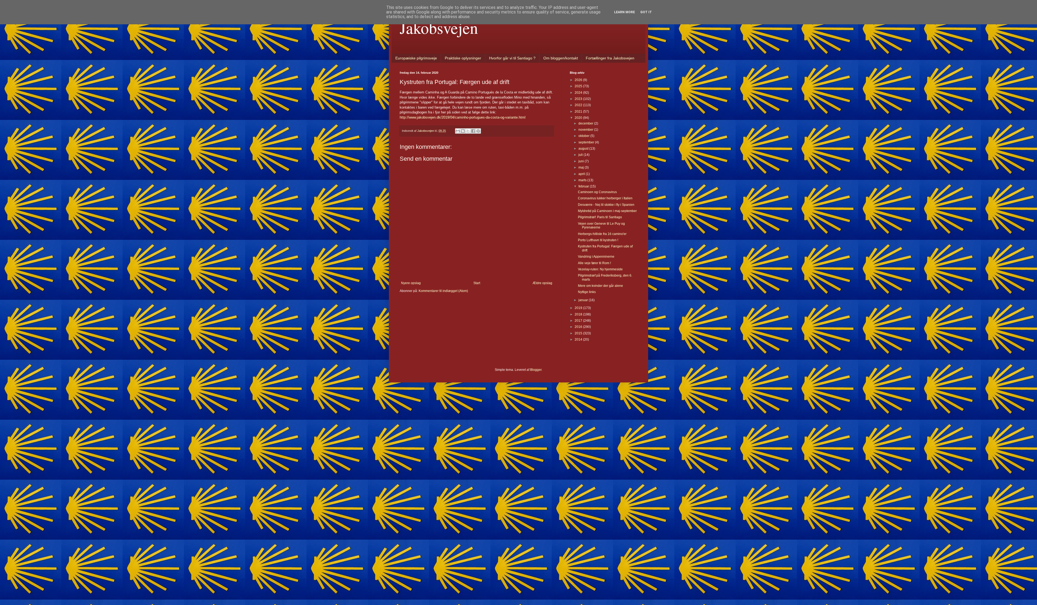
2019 (579, 308)
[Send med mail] (457, 131)
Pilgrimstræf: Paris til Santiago (600, 217)
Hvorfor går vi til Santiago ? (512, 58)
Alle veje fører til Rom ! (594, 263)
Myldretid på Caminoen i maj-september (607, 211)
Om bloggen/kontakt (560, 58)
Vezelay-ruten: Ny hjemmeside (600, 269)
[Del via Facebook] (473, 131)
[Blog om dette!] (463, 131)
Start (476, 283)
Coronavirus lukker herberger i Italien (605, 198)
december (586, 123)
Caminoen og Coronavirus (597, 192)
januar (583, 300)
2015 (579, 333)
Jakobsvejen (439, 27)
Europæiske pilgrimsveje (416, 58)
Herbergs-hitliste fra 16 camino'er (602, 234)
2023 (579, 99)
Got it (646, 12)
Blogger (535, 370)
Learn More (624, 12)
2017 (579, 320)
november (586, 130)
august (583, 148)
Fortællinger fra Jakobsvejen (610, 58)
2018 (579, 314)
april (582, 174)
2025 (579, 86)
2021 (579, 111)
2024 (579, 93)
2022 (579, 105)
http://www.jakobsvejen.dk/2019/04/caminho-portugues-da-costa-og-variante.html (463, 117)
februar (584, 186)
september (586, 142)
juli (581, 155)
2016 (579, 327)
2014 (579, 339)
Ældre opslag (542, 283)
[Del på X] (468, 131)
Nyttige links (587, 292)
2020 (579, 118)
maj (581, 167)
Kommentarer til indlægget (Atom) (443, 291)
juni (581, 161)
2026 (579, 80)
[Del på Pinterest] (478, 131)
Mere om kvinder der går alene (600, 286)
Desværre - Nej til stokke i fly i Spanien (606, 205)
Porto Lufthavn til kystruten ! (598, 240)
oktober (584, 136)
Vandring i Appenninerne (596, 256)
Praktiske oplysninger (463, 58)
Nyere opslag (411, 283)
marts (582, 180)
